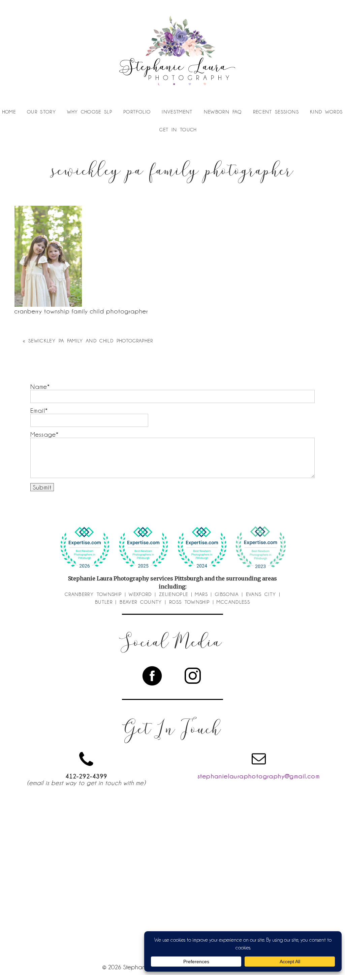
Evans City (261, 594)
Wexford (140, 594)
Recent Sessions (276, 111)
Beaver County (141, 602)
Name (38, 386)
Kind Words (326, 111)
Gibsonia (227, 594)
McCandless (233, 602)
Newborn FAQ (223, 111)
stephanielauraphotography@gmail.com (259, 776)
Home (9, 111)
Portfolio (137, 111)
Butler (104, 602)
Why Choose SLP (89, 111)
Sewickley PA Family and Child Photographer (90, 340)
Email (37, 410)
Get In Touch (177, 129)
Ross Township (189, 602)
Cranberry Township (93, 594)
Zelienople (173, 594)
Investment (177, 111)
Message (43, 434)
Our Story (41, 111)
